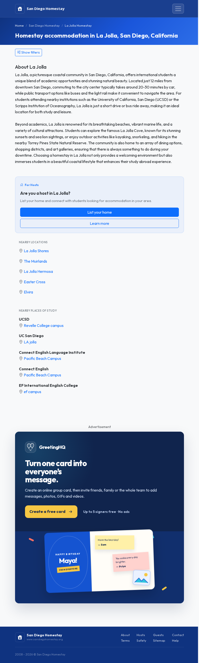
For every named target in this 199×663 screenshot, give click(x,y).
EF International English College (48, 385)
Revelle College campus (44, 325)
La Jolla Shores (36, 250)
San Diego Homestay (44, 25)
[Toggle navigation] (178, 9)
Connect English (34, 368)
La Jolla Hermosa (38, 271)
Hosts (141, 635)
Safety (141, 640)
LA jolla (30, 342)
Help (175, 640)
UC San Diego (31, 335)
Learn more (99, 223)
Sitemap (159, 640)
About (125, 635)
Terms (125, 640)
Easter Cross (34, 281)
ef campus (32, 391)
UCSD (24, 319)
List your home (99, 212)
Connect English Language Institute (52, 352)
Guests (158, 635)
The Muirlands (35, 261)
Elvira (28, 292)
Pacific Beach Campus (42, 358)
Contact (178, 635)
